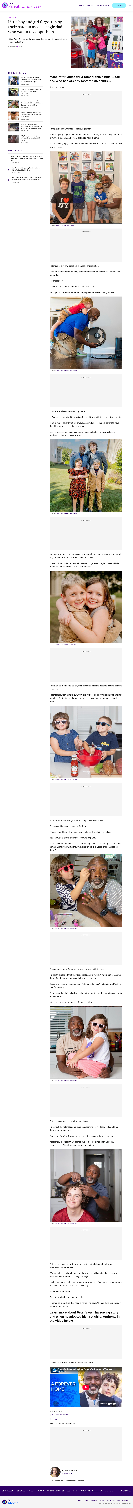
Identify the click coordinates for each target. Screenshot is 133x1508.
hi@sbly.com (67, 1474)
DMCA (109, 1500)
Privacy (94, 1500)
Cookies (102, 1500)
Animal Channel (56, 1491)
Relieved (20, 1491)
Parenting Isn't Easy (91, 1491)
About (80, 1500)
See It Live (72, 1491)
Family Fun (103, 5)
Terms (86, 1500)
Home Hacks (124, 1491)
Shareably (7, 1491)
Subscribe (119, 5)
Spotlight (110, 1491)
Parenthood (86, 5)
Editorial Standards (68, 1423)
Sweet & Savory (36, 1491)
